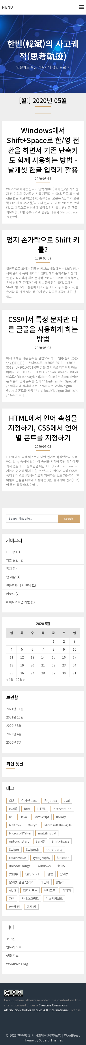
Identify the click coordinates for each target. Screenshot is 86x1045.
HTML (41, 808)
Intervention (62, 808)
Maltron (15, 825)
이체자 (66, 890)
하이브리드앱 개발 (18, 602)
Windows (44, 866)
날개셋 (64, 874)
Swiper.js (32, 849)
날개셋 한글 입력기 (21, 882)
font (27, 808)
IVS (11, 817)
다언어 (45, 882)
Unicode (63, 857)
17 (74, 657)
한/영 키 (14, 906)
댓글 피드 (12, 955)
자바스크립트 (30, 898)
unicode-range (20, 866)
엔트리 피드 (13, 947)
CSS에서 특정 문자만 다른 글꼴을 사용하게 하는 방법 (43, 329)
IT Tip (10, 552)
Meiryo (32, 825)
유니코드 (50, 890)
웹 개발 (11, 577)
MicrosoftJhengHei (58, 825)
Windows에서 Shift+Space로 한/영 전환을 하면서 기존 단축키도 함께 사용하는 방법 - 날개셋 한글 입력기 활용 (43, 150)
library (61, 817)
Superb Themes (51, 1040)
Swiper (14, 849)
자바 (12, 898)
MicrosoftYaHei (20, 833)
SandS (40, 841)
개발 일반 (12, 560)
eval (67, 800)
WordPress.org (17, 964)
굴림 (50, 874)
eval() (13, 808)
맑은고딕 (61, 882)
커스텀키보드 (54, 898)
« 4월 (9, 679)
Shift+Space (60, 841)
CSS (12, 800)
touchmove (17, 857)
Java (23, 817)
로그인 (10, 939)
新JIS (61, 866)
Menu (7, 7)
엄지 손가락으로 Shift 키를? (42, 244)
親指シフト (33, 874)
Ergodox (50, 800)
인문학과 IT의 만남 (18, 585)
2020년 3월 (14, 742)
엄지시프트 (30, 890)
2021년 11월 (14, 709)
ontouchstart (19, 841)
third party (54, 849)
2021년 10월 (14, 717)
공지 (9, 568)
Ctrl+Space (29, 800)
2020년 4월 (14, 734)
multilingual (47, 833)
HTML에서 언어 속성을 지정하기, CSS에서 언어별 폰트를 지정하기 (43, 428)
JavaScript (41, 817)
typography (41, 857)
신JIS (12, 890)
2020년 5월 (14, 725)
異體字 (13, 874)
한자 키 (31, 906)
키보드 (10, 594)
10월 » (20, 679)
